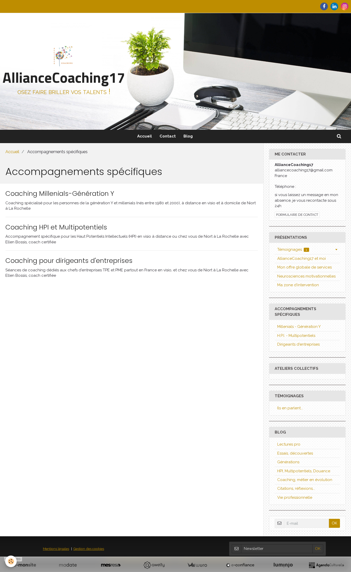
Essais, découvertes (295, 453)
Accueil (144, 136)
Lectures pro (288, 444)
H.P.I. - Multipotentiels (296, 335)
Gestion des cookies (88, 549)
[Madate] (68, 565)
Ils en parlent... (290, 408)
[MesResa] (110, 565)
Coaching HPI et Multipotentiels (56, 227)
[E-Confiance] (240, 565)
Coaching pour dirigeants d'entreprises (69, 260)
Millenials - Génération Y (299, 326)
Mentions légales (56, 549)
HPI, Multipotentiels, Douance (303, 471)
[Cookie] (11, 561)
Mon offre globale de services (304, 267)
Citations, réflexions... (296, 488)
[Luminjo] (283, 565)
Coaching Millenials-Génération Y (59, 193)
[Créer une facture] (197, 565)
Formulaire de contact (297, 215)
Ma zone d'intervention (298, 285)
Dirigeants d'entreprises (298, 344)
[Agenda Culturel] (326, 565)
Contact (168, 136)
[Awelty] (154, 565)
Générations (288, 462)
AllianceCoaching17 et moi (301, 258)
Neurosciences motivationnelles (306, 276)
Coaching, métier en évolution (304, 479)
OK (334, 523)
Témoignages (292, 249)
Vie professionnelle (294, 497)
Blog (188, 136)
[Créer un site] (24, 565)
